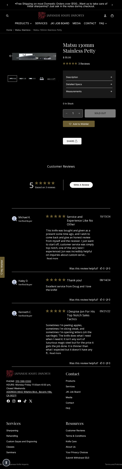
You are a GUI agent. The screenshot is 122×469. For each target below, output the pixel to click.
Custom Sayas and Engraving (21, 441)
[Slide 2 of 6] (22, 78)
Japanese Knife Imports (17, 464)
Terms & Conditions (76, 435)
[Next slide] (112, 4)
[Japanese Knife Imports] (61, 16)
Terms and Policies (113, 464)
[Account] (105, 15)
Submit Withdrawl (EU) (77, 457)
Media (69, 397)
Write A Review (81, 184)
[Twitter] (31, 401)
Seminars (11, 452)
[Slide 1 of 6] (12, 78)
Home (9, 30)
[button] (32, 56)
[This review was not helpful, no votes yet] (107, 268)
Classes (10, 446)
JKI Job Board (73, 391)
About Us (70, 446)
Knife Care (71, 441)
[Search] (7, 15)
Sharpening (12, 430)
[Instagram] (14, 401)
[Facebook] (8, 401)
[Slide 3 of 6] (32, 78)
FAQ (68, 408)
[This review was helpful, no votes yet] (101, 268)
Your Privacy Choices (77, 452)
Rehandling (12, 435)
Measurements (73, 91)
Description (72, 77)
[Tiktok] (25, 401)
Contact (70, 402)
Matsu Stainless (22, 30)
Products (70, 381)
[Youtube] (19, 401)
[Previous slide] (7, 4)
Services (70, 386)
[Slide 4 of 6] (41, 78)
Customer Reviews (75, 430)
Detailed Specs (74, 84)
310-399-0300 (23, 381)
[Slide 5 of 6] (51, 78)
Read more (52, 258)
